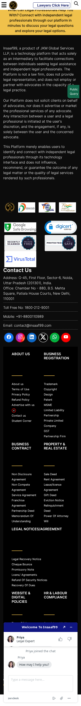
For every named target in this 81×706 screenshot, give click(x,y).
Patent (48, 399)
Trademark (51, 384)
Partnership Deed (23, 510)
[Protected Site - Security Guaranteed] (20, 259)
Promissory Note (23, 569)
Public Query (73, 91)
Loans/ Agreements (24, 574)
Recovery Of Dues (23, 585)
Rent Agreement (54, 479)
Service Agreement (24, 495)
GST (46, 431)
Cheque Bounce (22, 564)
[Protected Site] (61, 243)
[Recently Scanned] (20, 243)
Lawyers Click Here (52, 5)
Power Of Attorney (56, 516)
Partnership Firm (55, 436)
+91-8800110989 (30, 316)
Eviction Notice (54, 500)
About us (18, 384)
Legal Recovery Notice (26, 559)
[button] (60, 227)
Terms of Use (20, 389)
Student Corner (22, 420)
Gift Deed (50, 495)
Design (48, 394)
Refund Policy (20, 399)
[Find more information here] (40, 662)
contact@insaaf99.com (32, 325)
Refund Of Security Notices (29, 580)
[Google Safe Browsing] (20, 227)
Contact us (19, 415)
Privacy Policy (21, 394)
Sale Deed (50, 474)
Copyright (50, 389)
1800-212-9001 (37, 307)
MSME (48, 405)
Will (46, 521)
